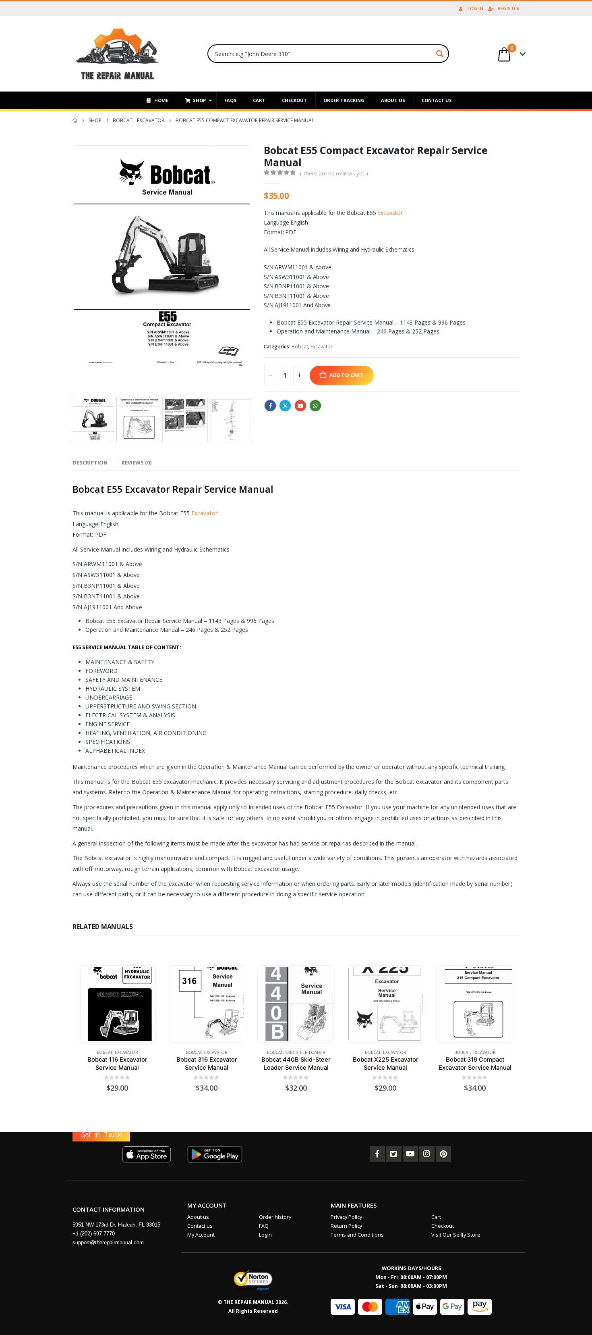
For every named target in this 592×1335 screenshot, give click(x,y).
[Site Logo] (117, 54)
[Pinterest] (443, 1154)
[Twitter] (394, 1154)
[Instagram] (427, 1154)
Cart (436, 1217)
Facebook (270, 405)
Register (509, 8)
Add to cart (346, 375)
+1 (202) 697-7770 (93, 1234)
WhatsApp (315, 405)
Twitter (285, 405)
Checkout (442, 1226)
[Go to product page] (117, 1004)
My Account (201, 1234)
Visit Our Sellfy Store (455, 1234)
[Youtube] (410, 1154)
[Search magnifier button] (440, 54)
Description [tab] (90, 462)
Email (300, 405)
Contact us (200, 1226)
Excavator (390, 213)
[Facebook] (377, 1154)
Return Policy (346, 1226)
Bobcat (300, 346)
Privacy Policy (346, 1217)
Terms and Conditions (357, 1234)
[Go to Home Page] (74, 120)
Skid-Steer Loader (305, 1052)
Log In (475, 8)
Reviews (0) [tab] (136, 462)
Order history (275, 1217)
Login (265, 1234)
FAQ (264, 1226)
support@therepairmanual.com (108, 1242)
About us (198, 1217)
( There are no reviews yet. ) (334, 173)
